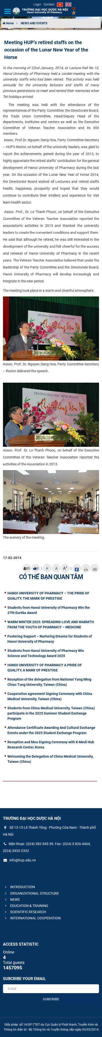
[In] (85, 568)
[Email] (94, 568)
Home (9, 23)
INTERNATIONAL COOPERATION (35, 918)
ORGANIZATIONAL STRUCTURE (34, 893)
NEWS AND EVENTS (34, 23)
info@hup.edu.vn (22, 860)
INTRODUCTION (22, 887)
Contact (49, 4)
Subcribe (51, 999)
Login (37, 4)
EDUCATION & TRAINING (28, 906)
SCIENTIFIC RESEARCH (27, 912)
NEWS (14, 900)
